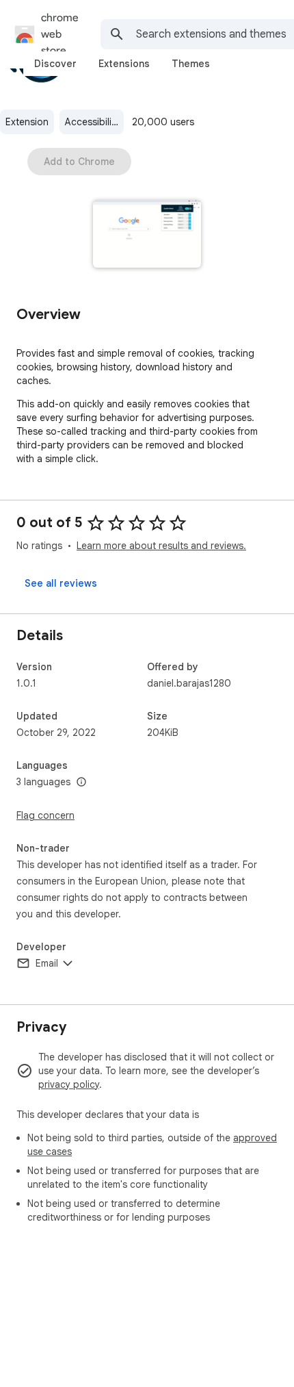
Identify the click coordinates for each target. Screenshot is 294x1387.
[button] (147, 235)
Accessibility (92, 122)
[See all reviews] (60, 583)
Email (47, 963)
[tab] (55, 63)
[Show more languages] (81, 782)
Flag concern (45, 815)
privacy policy (68, 1084)
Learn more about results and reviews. (161, 545)
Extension (27, 122)
